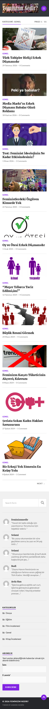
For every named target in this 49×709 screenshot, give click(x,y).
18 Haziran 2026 (9, 115)
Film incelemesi (13, 626)
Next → (41, 483)
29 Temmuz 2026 (9, 65)
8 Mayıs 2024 (8, 382)
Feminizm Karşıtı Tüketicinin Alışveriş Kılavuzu (23, 377)
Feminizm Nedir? (19, 701)
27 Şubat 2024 (8, 428)
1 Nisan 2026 (8, 161)
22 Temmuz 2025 (9, 207)
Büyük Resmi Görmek (18, 333)
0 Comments (24, 65)
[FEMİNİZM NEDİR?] (20, 12)
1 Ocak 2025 (7, 249)
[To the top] (44, 697)
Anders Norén (17, 705)
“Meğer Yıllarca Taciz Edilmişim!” (17, 289)
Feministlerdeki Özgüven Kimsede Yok (20, 201)
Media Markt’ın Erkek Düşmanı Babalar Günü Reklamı (18, 107)
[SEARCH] (42, 503)
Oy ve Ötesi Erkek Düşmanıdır (23, 245)
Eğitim (9, 619)
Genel (5, 53)
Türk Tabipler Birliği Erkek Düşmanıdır (21, 59)
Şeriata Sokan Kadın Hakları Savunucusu (22, 423)
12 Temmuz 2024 (9, 295)
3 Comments (21, 161)
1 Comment (22, 428)
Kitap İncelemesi (13, 639)
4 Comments (24, 295)
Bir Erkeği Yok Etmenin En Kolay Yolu (21, 468)
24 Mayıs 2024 (8, 337)
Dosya (9, 613)
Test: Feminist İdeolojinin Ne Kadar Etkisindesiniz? (23, 155)
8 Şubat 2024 (8, 474)
